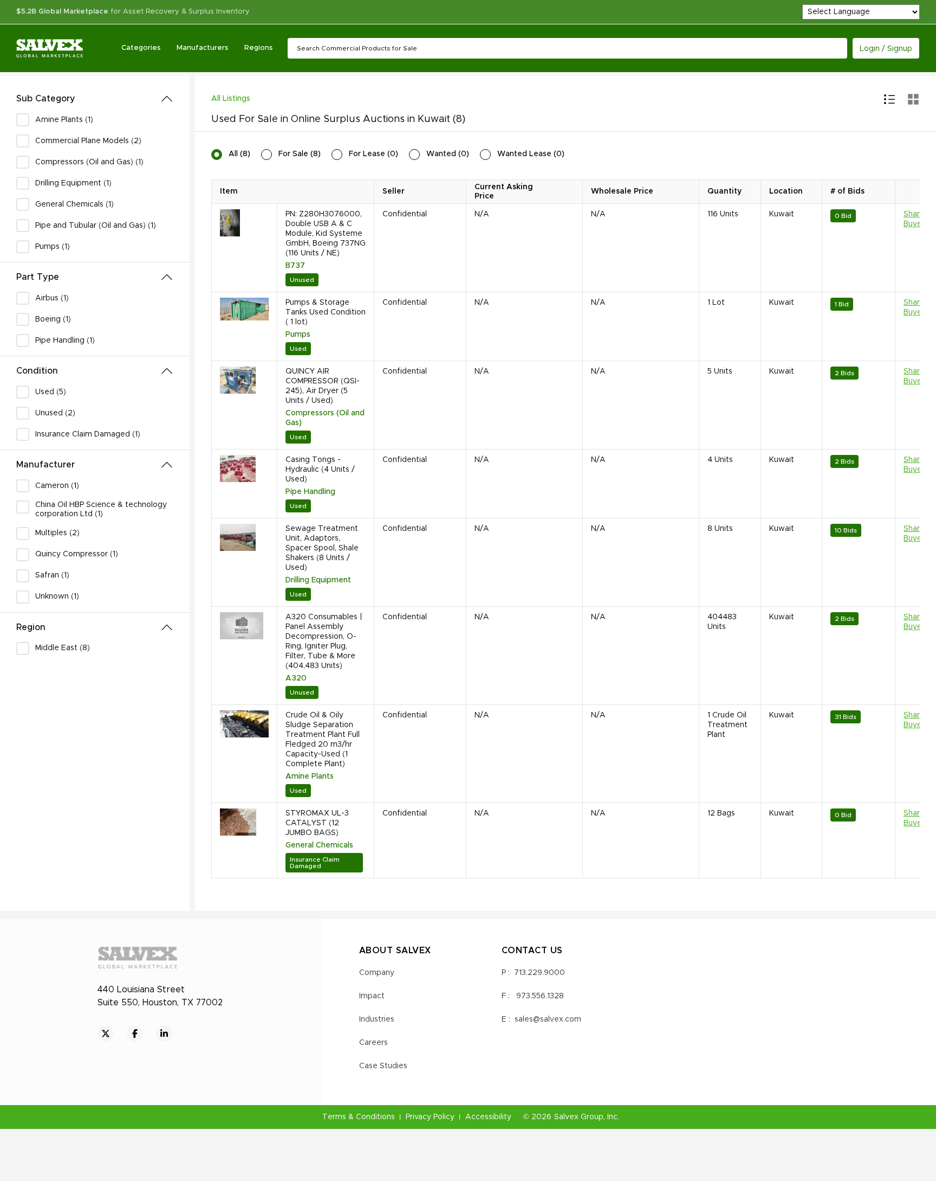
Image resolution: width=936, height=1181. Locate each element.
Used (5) (50, 392)
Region (31, 627)
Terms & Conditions (358, 1117)
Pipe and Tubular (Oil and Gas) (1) (95, 225)
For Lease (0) (373, 154)
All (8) (239, 154)
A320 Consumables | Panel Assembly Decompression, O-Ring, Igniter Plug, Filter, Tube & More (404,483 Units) (323, 641)
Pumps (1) (52, 247)
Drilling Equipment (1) (73, 183)
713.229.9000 (539, 973)
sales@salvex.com (548, 1019)
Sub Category (45, 98)
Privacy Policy (430, 1117)
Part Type (37, 277)
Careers (373, 1043)
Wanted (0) (447, 154)
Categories (140, 48)
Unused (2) (55, 413)
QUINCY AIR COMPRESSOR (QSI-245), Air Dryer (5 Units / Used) (322, 386)
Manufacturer (45, 464)
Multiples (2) (57, 533)
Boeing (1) (53, 319)
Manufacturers (202, 48)
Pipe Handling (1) (65, 340)
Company (376, 973)
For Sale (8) (299, 154)
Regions (258, 48)
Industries (376, 1019)
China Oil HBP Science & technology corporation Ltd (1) (101, 509)
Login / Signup (886, 49)
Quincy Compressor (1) (76, 554)
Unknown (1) (57, 596)
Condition (37, 371)
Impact (372, 996)
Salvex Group (578, 1117)
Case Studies (383, 1066)
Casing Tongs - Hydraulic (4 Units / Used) (320, 469)
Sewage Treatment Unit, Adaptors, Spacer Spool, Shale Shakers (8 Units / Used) (322, 548)
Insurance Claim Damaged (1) (87, 434)
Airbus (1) (52, 298)
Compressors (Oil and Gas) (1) (89, 162)
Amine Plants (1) (64, 120)
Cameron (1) (57, 486)
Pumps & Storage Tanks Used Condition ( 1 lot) (325, 312)
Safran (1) (52, 575)
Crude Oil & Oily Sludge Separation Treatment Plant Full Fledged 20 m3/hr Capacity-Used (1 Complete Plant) (322, 739)
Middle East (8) (62, 648)
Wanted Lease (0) (530, 154)
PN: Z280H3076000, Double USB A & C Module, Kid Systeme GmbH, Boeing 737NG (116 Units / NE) (325, 233)
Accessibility (488, 1117)
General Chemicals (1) (74, 204)
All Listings (230, 98)
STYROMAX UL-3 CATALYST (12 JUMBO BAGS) (317, 823)
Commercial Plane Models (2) (88, 141)
